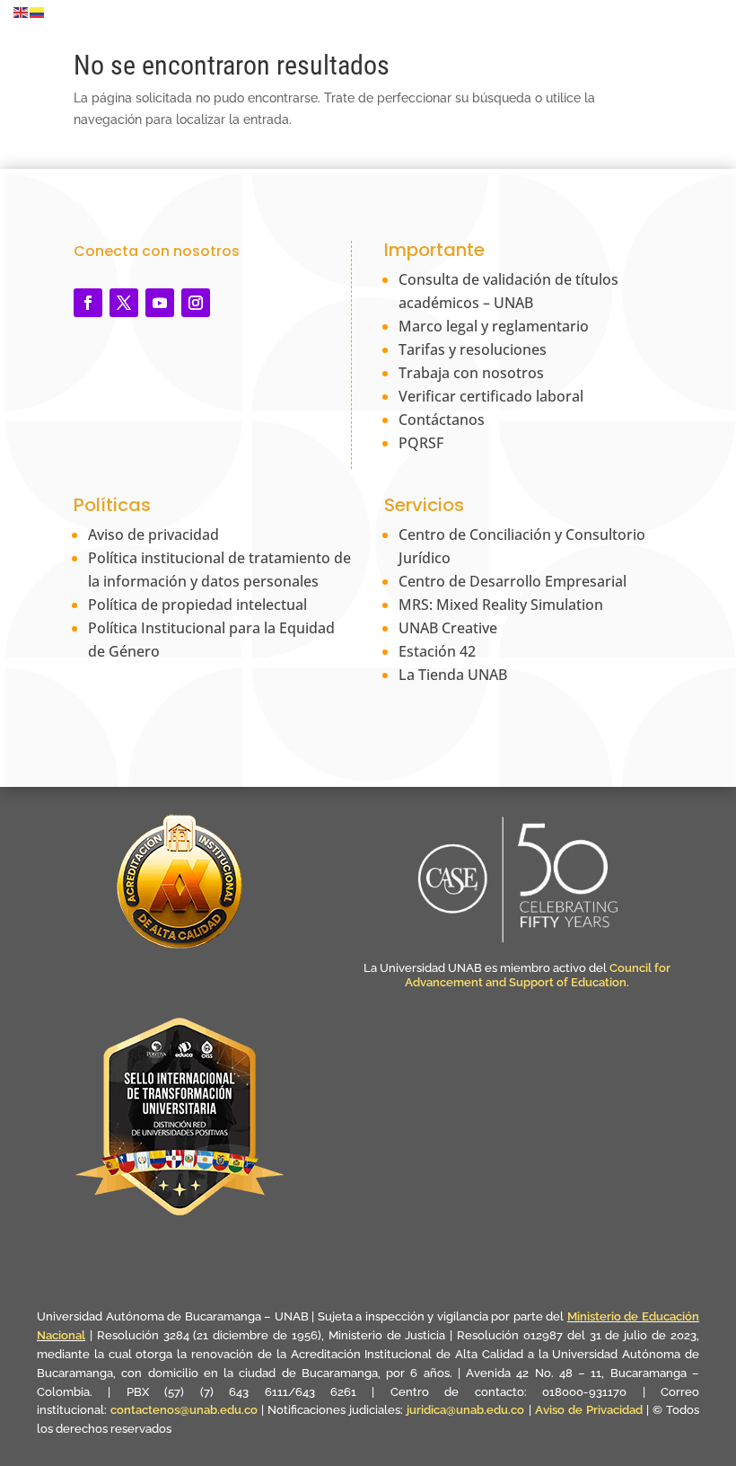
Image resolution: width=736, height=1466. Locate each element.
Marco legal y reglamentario (494, 326)
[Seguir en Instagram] (195, 302)
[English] (21, 11)
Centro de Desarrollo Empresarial (512, 581)
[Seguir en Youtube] (159, 302)
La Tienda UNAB (453, 674)
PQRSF (421, 443)
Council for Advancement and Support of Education (537, 975)
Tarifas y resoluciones (473, 349)
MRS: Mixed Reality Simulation (501, 604)
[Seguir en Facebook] (88, 302)
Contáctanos (442, 419)
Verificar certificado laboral (491, 396)
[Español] (38, 11)
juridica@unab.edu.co (465, 1410)
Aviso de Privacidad (590, 1410)
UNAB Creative (448, 628)
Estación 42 (437, 651)
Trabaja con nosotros (471, 373)
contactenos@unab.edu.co (184, 1410)
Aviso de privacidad (153, 534)
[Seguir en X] (124, 302)
